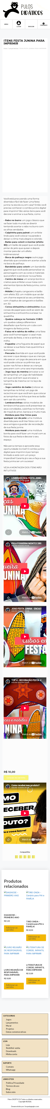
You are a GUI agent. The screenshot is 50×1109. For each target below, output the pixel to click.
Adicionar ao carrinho (12, 928)
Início (5, 48)
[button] (6, 23)
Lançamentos (13, 48)
